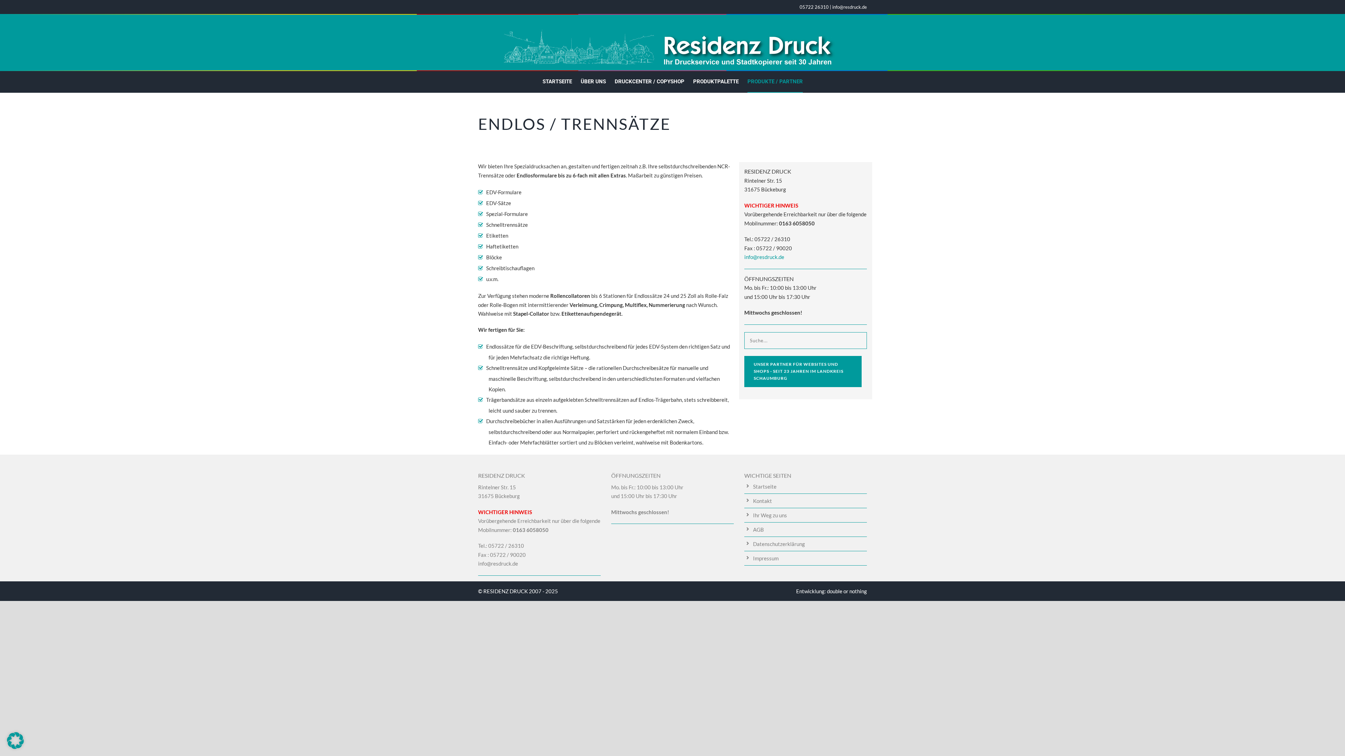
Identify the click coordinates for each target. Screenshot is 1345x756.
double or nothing (847, 591)
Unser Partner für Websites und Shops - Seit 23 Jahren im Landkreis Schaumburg (798, 371)
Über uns (593, 81)
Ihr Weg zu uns (770, 515)
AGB (758, 529)
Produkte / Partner (775, 81)
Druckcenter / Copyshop (649, 81)
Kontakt (762, 501)
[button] (15, 740)
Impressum (766, 558)
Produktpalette (716, 81)
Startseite (557, 81)
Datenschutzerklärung (779, 544)
